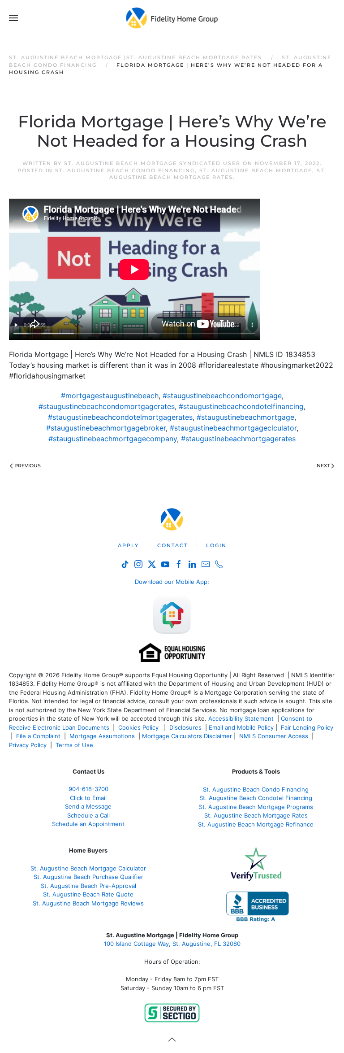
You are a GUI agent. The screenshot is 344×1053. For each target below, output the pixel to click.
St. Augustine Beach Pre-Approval (88, 885)
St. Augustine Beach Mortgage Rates (218, 173)
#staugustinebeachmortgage (245, 417)
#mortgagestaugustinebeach (110, 395)
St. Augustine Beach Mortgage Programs (256, 806)
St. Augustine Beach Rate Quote (88, 894)
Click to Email (88, 797)
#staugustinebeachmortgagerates (238, 438)
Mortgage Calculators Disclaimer (187, 736)
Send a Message (88, 806)
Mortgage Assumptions (102, 736)
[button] (13, 18)
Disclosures (185, 727)
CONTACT (172, 545)
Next (323, 465)
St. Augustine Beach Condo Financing (125, 170)
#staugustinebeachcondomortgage (222, 395)
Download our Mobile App (171, 581)
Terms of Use (75, 744)
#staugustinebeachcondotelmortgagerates (120, 417)
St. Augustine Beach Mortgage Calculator (88, 868)
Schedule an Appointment (88, 823)
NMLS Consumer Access (273, 736)
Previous (27, 465)
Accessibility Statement (241, 718)
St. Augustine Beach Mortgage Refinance (256, 824)
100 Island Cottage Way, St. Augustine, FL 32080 (172, 943)
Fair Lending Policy (307, 727)
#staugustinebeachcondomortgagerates (107, 406)
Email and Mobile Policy (241, 727)
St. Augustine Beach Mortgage (255, 170)
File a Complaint (39, 736)
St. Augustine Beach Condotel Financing (255, 797)
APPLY (128, 545)
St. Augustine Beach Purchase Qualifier (88, 876)
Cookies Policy (139, 727)
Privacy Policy (28, 744)
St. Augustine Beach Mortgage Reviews (88, 903)
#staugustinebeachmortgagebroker (106, 427)
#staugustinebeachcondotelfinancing (241, 406)
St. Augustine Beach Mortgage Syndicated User (152, 163)
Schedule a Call (88, 815)
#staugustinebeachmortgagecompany (112, 438)
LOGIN (216, 545)
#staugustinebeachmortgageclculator (233, 427)
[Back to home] (172, 18)
